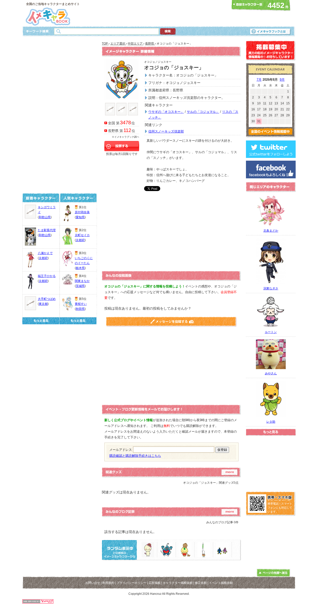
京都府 (43, 258)
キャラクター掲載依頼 (178, 583)
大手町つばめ (47, 299)
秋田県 (80, 309)
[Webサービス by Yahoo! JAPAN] (37, 602)
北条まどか (270, 230)
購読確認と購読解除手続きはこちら (135, 456)
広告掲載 (154, 583)
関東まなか (82, 281)
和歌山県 (45, 217)
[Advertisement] (157, 13)
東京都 (43, 304)
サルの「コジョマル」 (203, 112)
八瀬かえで (45, 253)
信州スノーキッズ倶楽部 (166, 131)
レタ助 (270, 421)
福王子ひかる (47, 276)
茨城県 (80, 286)
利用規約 (108, 583)
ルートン (271, 332)
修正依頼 (201, 583)
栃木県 (80, 268)
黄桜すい (81, 304)
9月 (282, 79)
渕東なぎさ (270, 288)
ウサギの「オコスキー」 (166, 112)
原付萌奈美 (82, 212)
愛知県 (80, 217)
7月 (259, 79)
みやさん (271, 373)
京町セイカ (82, 235)
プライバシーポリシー (131, 583)
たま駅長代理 (47, 230)
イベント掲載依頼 (221, 583)
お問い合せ (92, 583)
